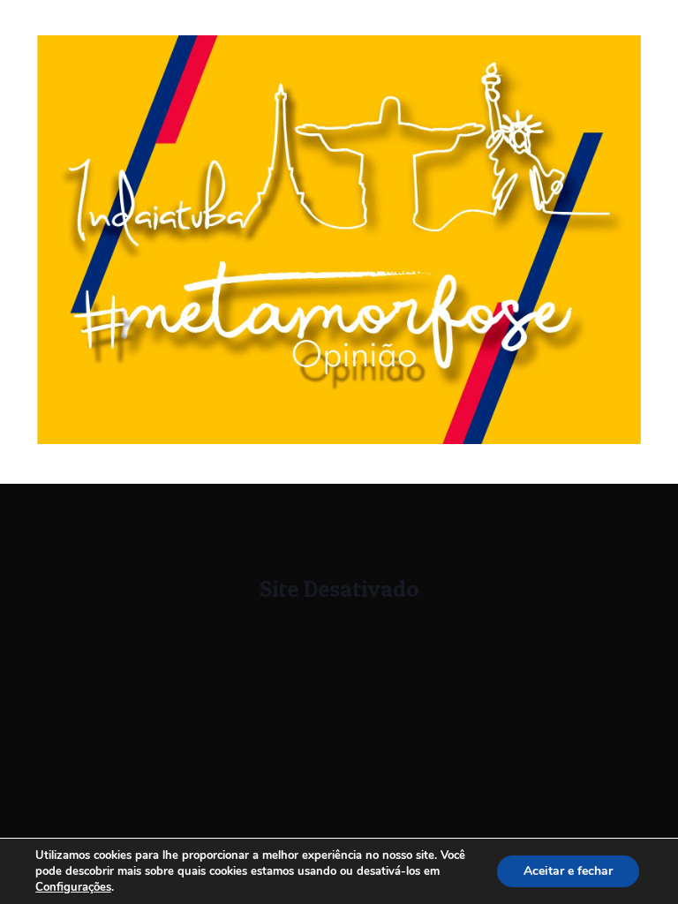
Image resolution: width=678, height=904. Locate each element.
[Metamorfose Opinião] (339, 440)
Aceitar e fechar (568, 871)
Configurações (73, 887)
